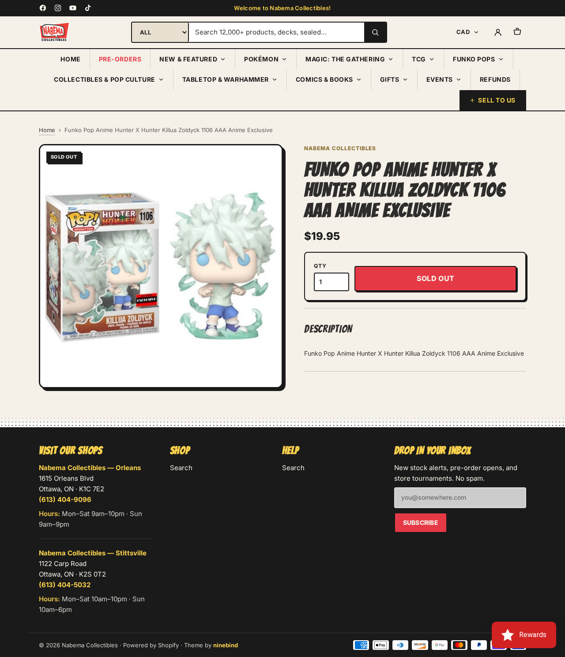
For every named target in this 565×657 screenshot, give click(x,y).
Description (328, 328)
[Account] (498, 32)
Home (70, 59)
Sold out (436, 278)
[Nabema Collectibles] (54, 32)
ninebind (225, 645)
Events (439, 79)
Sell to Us (497, 100)
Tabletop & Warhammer (225, 79)
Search (181, 467)
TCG (419, 59)
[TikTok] (88, 8)
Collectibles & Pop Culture (104, 79)
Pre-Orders (120, 59)
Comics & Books (324, 79)
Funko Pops (474, 59)
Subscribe (421, 522)
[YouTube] (73, 8)
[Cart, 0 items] (517, 32)
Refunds (495, 79)
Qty (320, 265)
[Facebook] (43, 8)
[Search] (375, 32)
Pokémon (261, 59)
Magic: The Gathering (345, 59)
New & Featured (188, 59)
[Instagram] (58, 8)
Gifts (389, 79)
